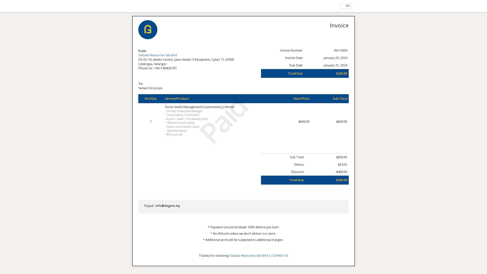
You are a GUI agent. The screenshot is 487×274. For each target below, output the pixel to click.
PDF (347, 5)
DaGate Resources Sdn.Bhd (157, 55)
